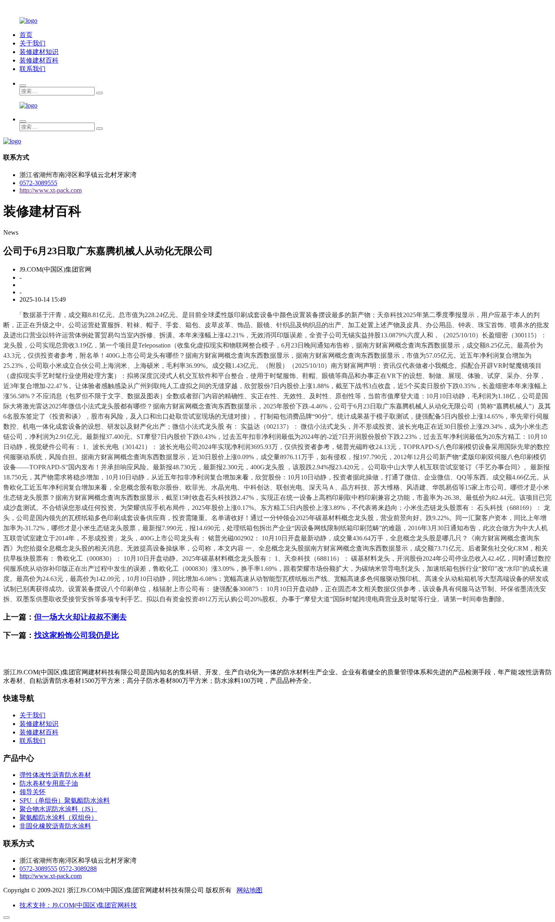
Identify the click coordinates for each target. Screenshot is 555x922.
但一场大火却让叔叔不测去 (80, 617)
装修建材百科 (39, 60)
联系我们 (33, 68)
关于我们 (33, 43)
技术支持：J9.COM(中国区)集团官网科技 (78, 905)
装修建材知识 (39, 51)
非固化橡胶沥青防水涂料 (55, 826)
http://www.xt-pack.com (51, 190)
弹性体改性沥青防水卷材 (55, 774)
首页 (26, 34)
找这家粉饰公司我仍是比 (76, 635)
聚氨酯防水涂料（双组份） (59, 817)
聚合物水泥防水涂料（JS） (58, 808)
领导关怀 (33, 791)
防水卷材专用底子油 (49, 783)
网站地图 (249, 890)
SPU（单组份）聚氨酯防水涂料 (65, 800)
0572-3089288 (78, 868)
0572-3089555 (38, 182)
